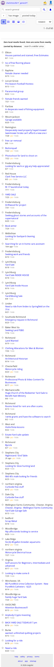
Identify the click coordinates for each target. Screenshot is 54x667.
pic (11, 136)
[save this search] (50, 9)
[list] (3, 22)
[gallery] (18, 22)
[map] (23, 22)
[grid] (13, 22)
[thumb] (8, 22)
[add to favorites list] (3, 52)
